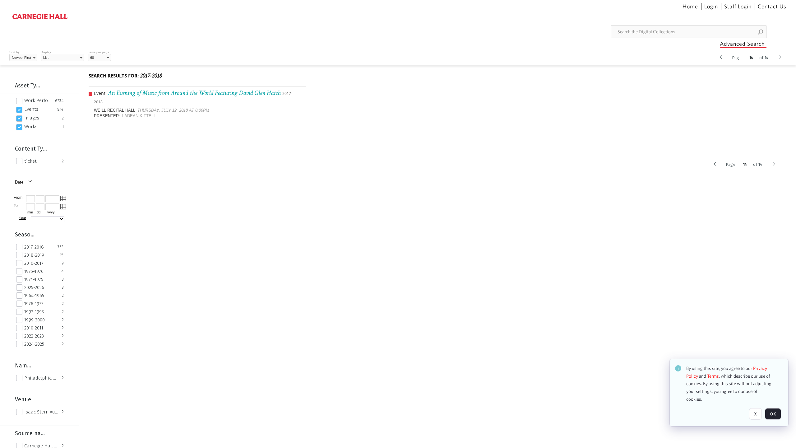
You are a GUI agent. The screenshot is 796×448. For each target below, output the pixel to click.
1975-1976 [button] (34, 271)
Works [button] (30, 126)
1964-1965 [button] (34, 295)
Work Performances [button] (38, 100)
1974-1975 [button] (33, 279)
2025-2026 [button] (34, 287)
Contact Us (772, 6)
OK (773, 414)
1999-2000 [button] (34, 320)
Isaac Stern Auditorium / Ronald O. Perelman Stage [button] (41, 412)
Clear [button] (22, 218)
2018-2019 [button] (34, 255)
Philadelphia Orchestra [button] (41, 378)
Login (711, 6)
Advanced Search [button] (742, 43)
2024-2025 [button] (34, 344)
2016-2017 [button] (34, 263)
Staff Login (738, 6)
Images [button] (31, 118)
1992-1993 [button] (34, 312)
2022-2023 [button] (34, 336)
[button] (761, 31)
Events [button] (31, 109)
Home (690, 6)
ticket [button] (30, 161)
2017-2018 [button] (34, 247)
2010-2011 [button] (33, 328)
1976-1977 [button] (34, 303)
